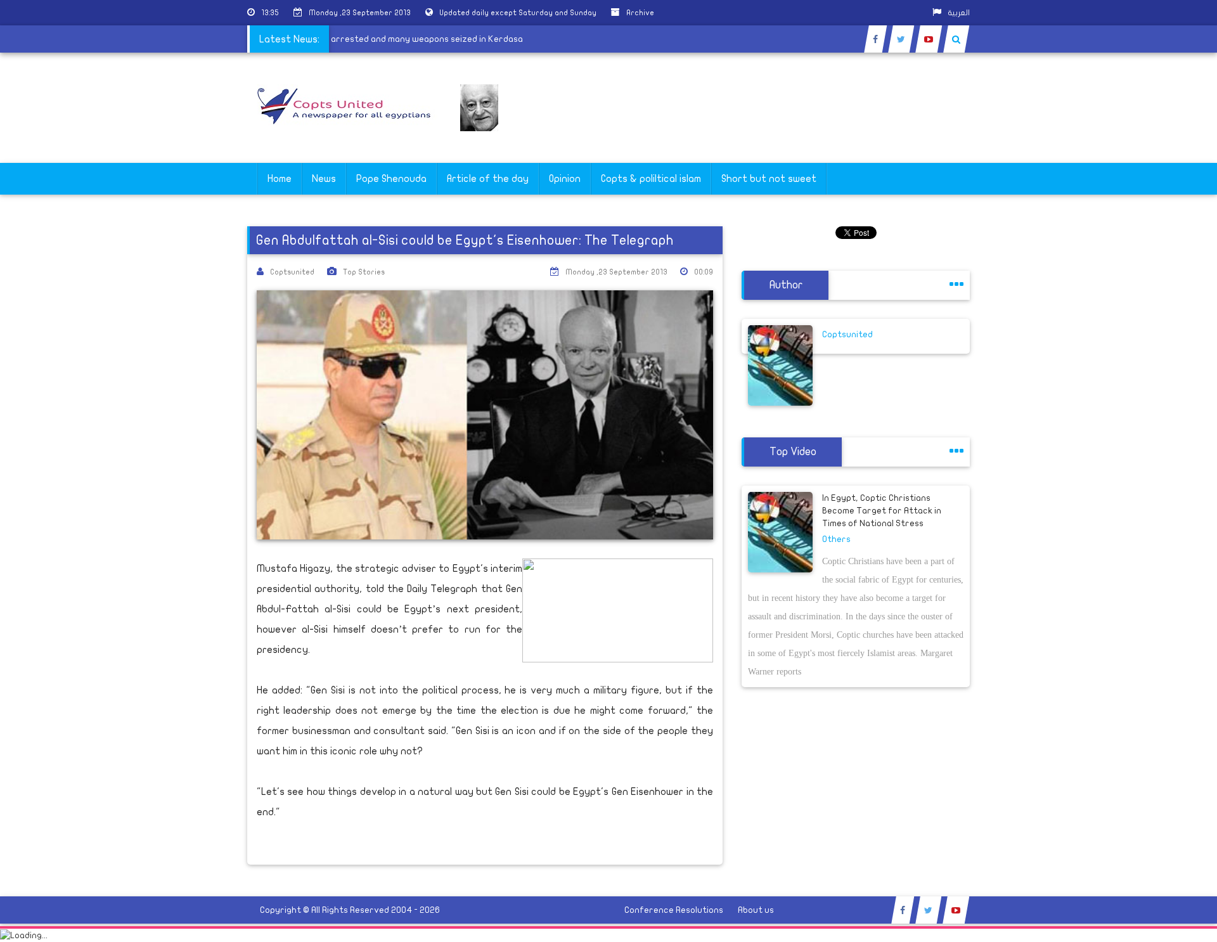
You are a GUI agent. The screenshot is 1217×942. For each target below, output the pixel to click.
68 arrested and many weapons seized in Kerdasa (429, 39)
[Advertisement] (1156, 400)
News (324, 179)
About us (756, 910)
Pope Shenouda (391, 179)
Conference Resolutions (673, 910)
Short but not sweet (768, 179)
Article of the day (488, 179)
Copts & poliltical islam (651, 179)
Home (279, 179)
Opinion (565, 179)
